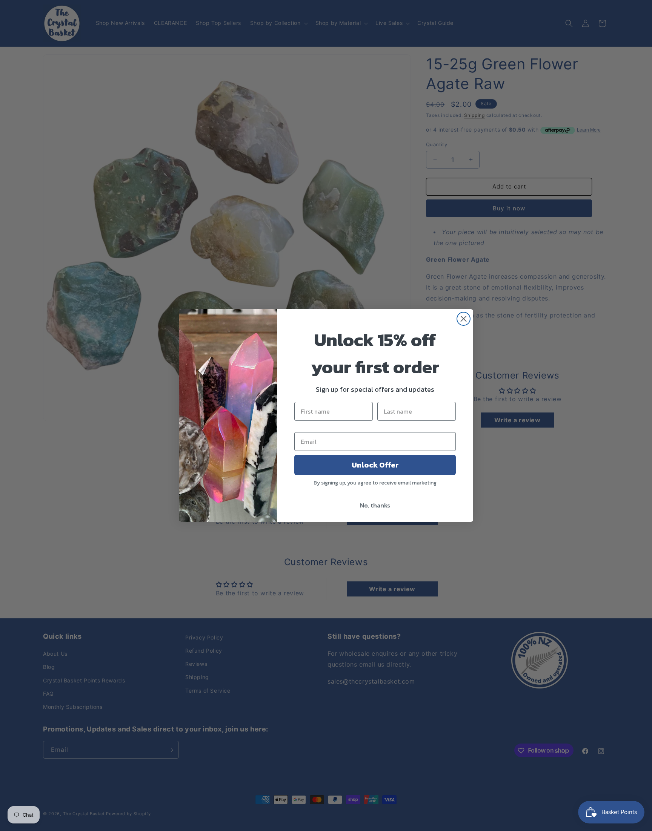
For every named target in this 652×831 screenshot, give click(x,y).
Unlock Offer (375, 465)
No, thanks (375, 505)
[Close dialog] (463, 318)
